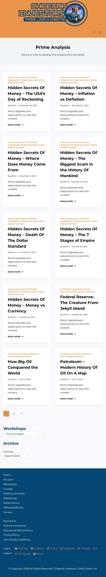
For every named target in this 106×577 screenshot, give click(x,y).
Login (6, 548)
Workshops (10, 484)
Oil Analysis (14, 354)
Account (8, 479)
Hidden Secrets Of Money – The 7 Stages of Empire (78, 235)
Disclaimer (9, 521)
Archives (8, 451)
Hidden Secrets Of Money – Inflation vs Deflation (78, 93)
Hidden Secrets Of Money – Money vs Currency (26, 305)
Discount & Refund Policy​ (18, 530)
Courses (8, 489)
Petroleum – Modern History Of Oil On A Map (78, 367)
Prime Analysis (29, 80)
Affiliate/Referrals (13, 507)
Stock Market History (83, 292)
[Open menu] (93, 32)
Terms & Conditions (14, 525)
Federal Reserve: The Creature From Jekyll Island (79, 302)
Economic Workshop (71, 289)
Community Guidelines (16, 539)
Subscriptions (11, 503)
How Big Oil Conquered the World (23, 367)
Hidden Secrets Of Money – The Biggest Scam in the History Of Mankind (78, 164)
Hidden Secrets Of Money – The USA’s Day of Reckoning (26, 93)
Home (7, 474)
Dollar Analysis (16, 77)
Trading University (14, 493)
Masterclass (10, 498)
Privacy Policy (11, 535)
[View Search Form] (100, 32)
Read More (15, 125)
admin (13, 105)
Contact (8, 512)
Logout (6, 553)
